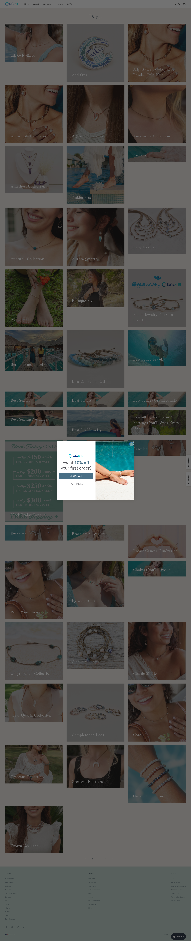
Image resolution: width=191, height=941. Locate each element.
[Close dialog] (131, 444)
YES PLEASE (76, 476)
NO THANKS (76, 483)
